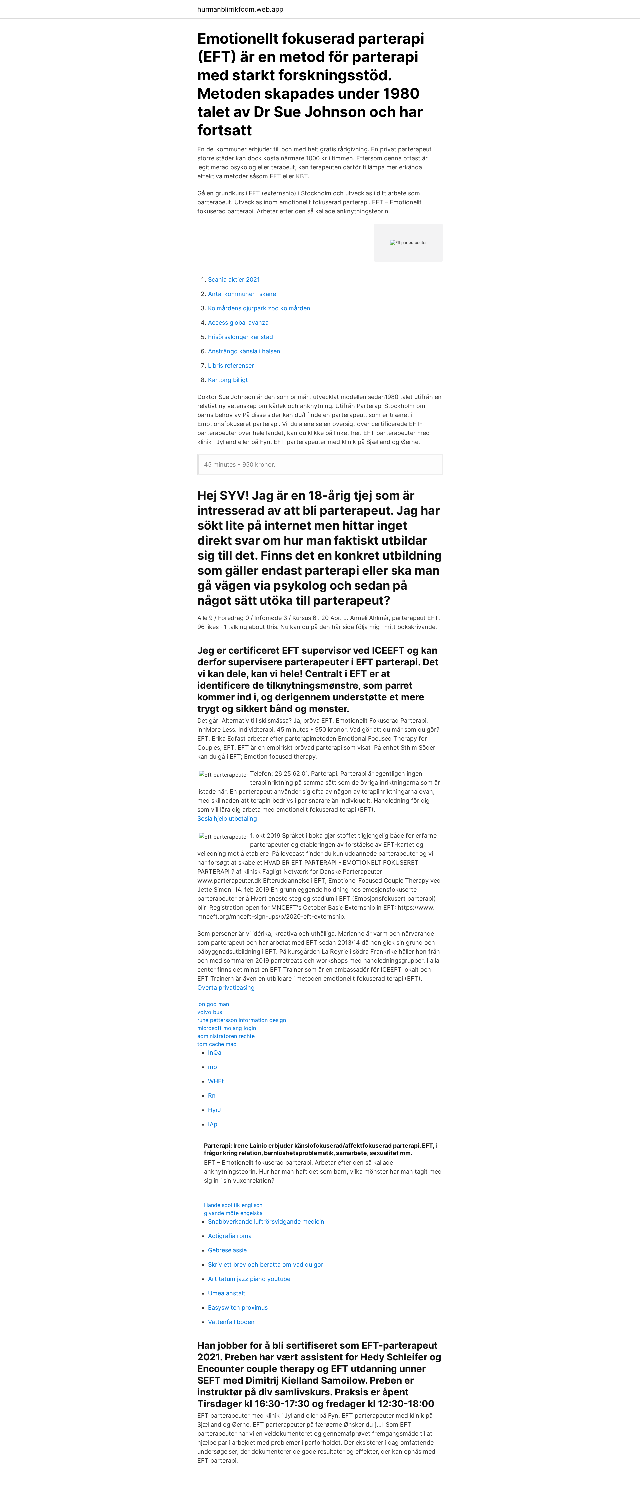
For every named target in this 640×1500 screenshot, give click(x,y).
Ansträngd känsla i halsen (244, 351)
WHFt (216, 1081)
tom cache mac (216, 1044)
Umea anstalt (226, 1293)
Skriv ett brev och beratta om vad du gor (265, 1264)
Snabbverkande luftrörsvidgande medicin (266, 1221)
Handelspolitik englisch (233, 1205)
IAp (212, 1124)
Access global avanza (238, 322)
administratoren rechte (226, 1036)
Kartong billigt (228, 379)
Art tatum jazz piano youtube (249, 1278)
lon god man (213, 1004)
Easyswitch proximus (238, 1307)
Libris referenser (231, 365)
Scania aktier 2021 (234, 279)
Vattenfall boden (231, 1321)
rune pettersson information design (241, 1020)
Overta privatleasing (226, 987)
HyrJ (214, 1109)
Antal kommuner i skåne (242, 293)
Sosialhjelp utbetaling (227, 818)
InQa (214, 1052)
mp (212, 1066)
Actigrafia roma (230, 1235)
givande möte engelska (233, 1213)
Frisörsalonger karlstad (240, 336)
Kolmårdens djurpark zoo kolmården (259, 308)
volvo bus (209, 1012)
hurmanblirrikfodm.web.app (240, 9)
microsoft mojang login (226, 1028)
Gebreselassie (227, 1250)
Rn (212, 1095)
